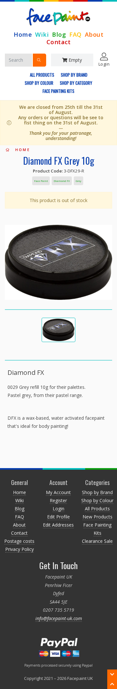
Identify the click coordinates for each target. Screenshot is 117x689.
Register (58, 500)
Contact (58, 41)
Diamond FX (62, 181)
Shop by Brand (74, 74)
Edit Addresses (58, 525)
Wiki (42, 34)
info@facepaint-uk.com (58, 618)
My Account (58, 492)
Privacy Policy (19, 549)
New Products (97, 517)
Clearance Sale (97, 541)
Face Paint (41, 181)
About (94, 34)
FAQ (75, 34)
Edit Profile (58, 517)
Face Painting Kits (58, 91)
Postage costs (19, 541)
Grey (78, 181)
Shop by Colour (39, 83)
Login (58, 508)
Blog (59, 34)
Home (23, 34)
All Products (42, 74)
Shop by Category (76, 83)
